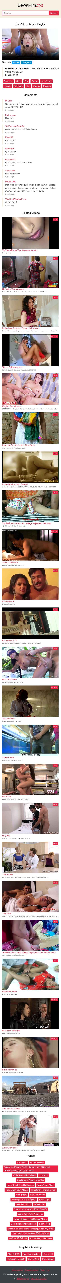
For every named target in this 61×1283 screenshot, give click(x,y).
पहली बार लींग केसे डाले (18, 1238)
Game (34, 81)
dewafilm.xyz (23, 1278)
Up (48, 1270)
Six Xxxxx (22, 1162)
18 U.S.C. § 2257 (39, 1278)
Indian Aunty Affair (45, 1185)
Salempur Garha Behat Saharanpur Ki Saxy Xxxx (30, 1228)
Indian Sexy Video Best (41, 1238)
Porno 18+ (48, 1254)
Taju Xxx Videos (37, 1194)
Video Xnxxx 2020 (16, 1259)
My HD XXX (13, 1254)
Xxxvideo (18, 86)
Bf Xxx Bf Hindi (37, 1162)
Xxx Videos (46, 81)
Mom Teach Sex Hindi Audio (21, 1185)
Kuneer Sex (39, 1204)
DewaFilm (30, 5)
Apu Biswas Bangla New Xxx (30, 1180)
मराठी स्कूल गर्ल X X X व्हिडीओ (23, 1199)
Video (18, 81)
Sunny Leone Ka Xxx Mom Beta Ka (30, 1209)
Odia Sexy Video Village (24, 1175)
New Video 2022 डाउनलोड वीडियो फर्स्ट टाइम (30, 1233)
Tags (42, 1270)
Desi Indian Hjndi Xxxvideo (23, 1224)
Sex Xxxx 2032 (23, 1204)
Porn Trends (47, 1259)
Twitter (16, 62)
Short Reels (44, 1224)
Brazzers (8, 81)
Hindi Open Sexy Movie (17, 1190)
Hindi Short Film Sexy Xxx (43, 1190)
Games (36, 86)
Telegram (26, 62)
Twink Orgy (44, 1199)
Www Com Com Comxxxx (30, 1214)
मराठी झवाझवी (21, 1194)
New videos (17, 1270)
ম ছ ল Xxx (43, 1175)
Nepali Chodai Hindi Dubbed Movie (30, 1219)
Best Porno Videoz (31, 1254)
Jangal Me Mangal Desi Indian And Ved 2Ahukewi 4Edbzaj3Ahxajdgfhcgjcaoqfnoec (27, 1169)
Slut (28, 86)
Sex (26, 81)
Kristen (7, 86)
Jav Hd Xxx (33, 1259)
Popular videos (31, 1270)
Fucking (47, 86)
